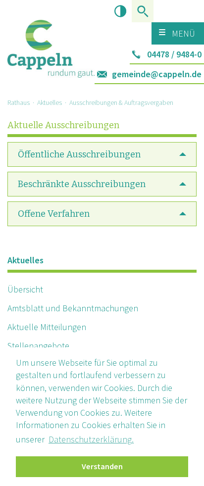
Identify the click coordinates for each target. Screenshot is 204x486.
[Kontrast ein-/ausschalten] (120, 11)
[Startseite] (51, 39)
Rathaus (18, 102)
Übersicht (25, 289)
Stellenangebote (38, 345)
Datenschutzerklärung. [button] (91, 439)
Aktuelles (49, 102)
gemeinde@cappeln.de (157, 74)
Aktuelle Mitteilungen (46, 327)
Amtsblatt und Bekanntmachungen (72, 308)
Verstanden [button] (102, 466)
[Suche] (142, 11)
